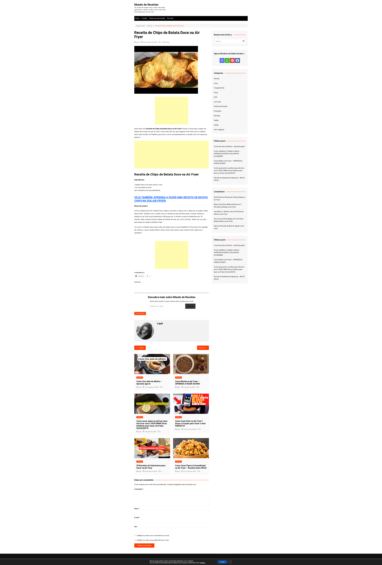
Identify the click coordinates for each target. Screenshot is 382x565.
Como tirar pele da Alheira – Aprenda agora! (149, 382)
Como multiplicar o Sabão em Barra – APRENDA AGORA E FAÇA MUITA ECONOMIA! (227, 153)
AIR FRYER (140, 313)
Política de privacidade (157, 18)
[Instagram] (222, 60)
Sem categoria (219, 129)
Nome (136, 508)
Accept (222, 562)
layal (137, 42)
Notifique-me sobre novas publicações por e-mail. (153, 540)
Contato (144, 18)
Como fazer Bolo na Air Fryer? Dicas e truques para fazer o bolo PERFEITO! (190, 423)
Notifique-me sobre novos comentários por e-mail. (153, 535)
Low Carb (217, 102)
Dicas (216, 92)
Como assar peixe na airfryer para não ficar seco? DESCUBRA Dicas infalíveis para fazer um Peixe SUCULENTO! (151, 424)
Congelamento (219, 88)
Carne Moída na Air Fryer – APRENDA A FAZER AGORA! (187, 382)
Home (137, 18)
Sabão (216, 120)
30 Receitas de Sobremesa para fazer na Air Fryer (150, 466)
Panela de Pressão (220, 106)
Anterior (141, 348)
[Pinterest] (232, 60)
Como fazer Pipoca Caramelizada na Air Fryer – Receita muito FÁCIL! (191, 466)
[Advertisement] (171, 111)
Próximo (202, 348)
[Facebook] (237, 60)
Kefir (215, 97)
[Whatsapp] (227, 60)
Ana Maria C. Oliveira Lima (223, 211)
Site (135, 526)
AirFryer (167, 42)
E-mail (137, 517)
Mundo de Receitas (146, 4)
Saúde (216, 125)
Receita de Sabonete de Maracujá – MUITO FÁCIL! (229, 179)
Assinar (190, 306)
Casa (216, 83)
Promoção (217, 111)
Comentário (138, 489)
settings (202, 563)
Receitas (170, 18)
